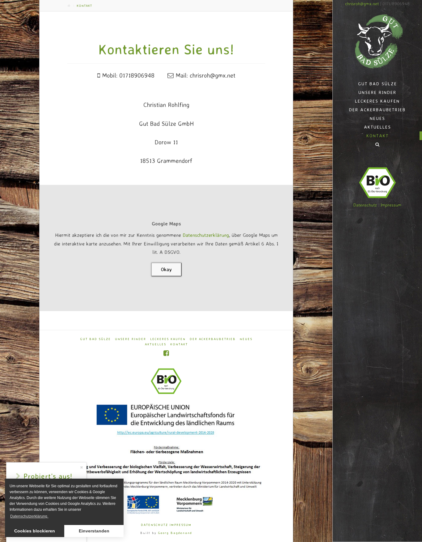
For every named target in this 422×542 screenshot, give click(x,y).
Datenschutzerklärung (206, 235)
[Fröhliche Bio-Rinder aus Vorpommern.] (377, 41)
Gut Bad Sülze (95, 339)
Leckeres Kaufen (168, 339)
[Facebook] (166, 353)
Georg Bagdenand (175, 533)
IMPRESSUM (181, 525)
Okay (166, 269)
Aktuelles (155, 344)
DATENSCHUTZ (154, 525)
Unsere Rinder (130, 339)
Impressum (391, 204)
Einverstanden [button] (94, 530)
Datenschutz (365, 204)
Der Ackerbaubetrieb (213, 339)
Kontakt (179, 344)
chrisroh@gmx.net (362, 3)
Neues (246, 339)
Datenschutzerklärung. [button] (29, 516)
